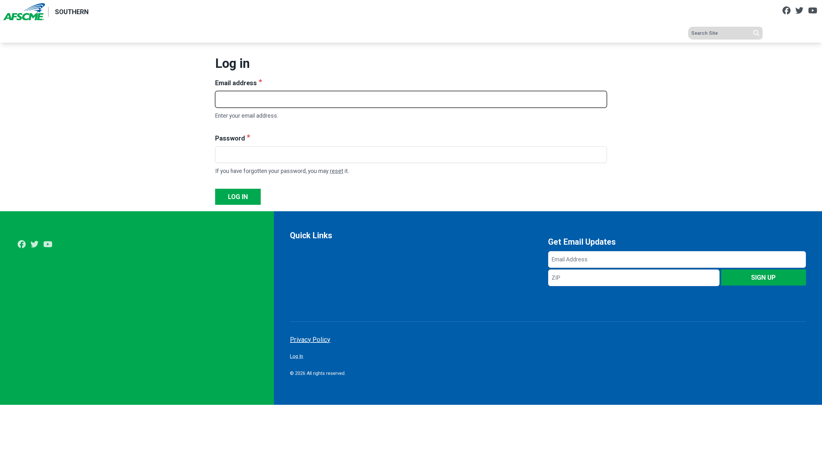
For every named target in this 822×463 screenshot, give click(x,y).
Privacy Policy (310, 339)
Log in (238, 197)
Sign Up (763, 277)
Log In (296, 356)
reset (336, 171)
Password (230, 138)
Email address (236, 83)
